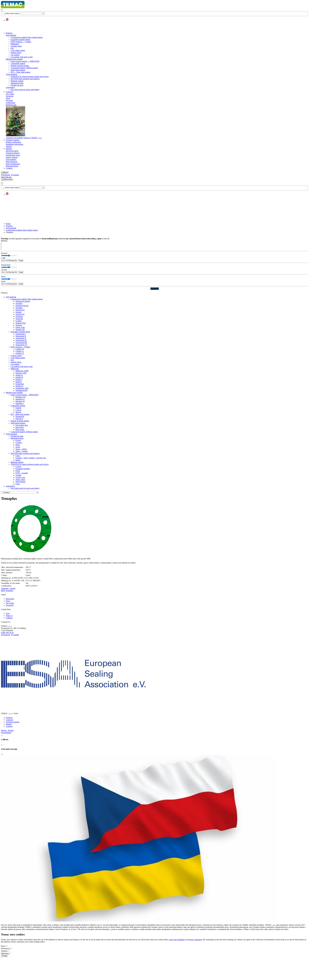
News (8, 98)
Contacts (9, 168)
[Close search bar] (4, 188)
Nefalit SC (19, 386)
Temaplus (19, 316)
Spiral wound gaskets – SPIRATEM (24, 395)
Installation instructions (14, 144)
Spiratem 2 (19, 403)
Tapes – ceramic (21, 451)
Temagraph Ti (20, 338)
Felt (12, 48)
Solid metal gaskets (18, 70)
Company (9, 92)
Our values (10, 94)
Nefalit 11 (19, 375)
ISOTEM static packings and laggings (25, 79)
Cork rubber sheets (18, 50)
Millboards (15, 44)
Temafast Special (21, 306)
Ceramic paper (16, 46)
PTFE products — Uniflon (21, 42)
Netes (17, 445)
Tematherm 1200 (21, 388)
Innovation (10, 599)
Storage (9, 146)
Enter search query (12, 13)
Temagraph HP (21, 343)
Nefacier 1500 (20, 373)
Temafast (18, 303)
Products (9, 33)
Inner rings (19, 427)
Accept (4, 956)
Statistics (4, 951)
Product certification (13, 142)
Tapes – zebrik (21, 449)
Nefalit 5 (18, 380)
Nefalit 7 (18, 382)
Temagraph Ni (20, 340)
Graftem (18, 321)
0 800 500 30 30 (7, 633)
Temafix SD (20, 330)
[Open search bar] (2, 10)
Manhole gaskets (17, 81)
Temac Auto (20, 327)
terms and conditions (177, 940)
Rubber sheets (16, 53)
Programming (6, 733)
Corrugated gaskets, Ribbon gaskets (24, 68)
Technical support (12, 140)
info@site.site (6, 177)
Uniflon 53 (19, 353)
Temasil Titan (20, 323)
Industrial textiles (17, 83)
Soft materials (11, 35)
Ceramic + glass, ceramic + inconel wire (30, 458)
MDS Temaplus (7, 591)
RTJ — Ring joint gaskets (20, 72)
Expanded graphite (22, 469)
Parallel (18, 408)
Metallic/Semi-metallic (14, 59)
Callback (5, 172)
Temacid (18, 325)
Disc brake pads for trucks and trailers (25, 90)
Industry (9, 149)
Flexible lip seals (17, 85)
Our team (9, 100)
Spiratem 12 (20, 399)
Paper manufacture (13, 164)
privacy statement (195, 940)
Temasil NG (20, 310)
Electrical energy (12, 151)
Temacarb (19, 319)
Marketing (5, 953)
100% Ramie (20, 482)
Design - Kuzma (7, 730)
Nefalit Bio (19, 384)
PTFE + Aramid (21, 473)
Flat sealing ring (21, 425)
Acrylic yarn (20, 477)
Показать (154, 289)
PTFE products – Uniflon (20, 347)
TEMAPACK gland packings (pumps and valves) (30, 76)
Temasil (18, 312)
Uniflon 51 (19, 351)
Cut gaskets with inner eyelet (22, 57)
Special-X (19, 419)
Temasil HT (20, 314)
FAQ (8, 613)
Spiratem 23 (20, 401)
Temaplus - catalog (8, 588)
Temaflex (19, 308)
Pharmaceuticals (12, 166)
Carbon (18, 466)
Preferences (5, 948)
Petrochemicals (11, 162)
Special (18, 412)
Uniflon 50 (19, 349)
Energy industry (12, 157)
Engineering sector (13, 155)
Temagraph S (20, 334)
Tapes (17, 447)
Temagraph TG (21, 345)
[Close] (2, 735)
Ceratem (18, 443)
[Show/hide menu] (2, 182)
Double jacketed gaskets (20, 66)
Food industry (11, 159)
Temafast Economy (22, 301)
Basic (3, 946)
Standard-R (19, 416)
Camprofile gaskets (18, 63)
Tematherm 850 (21, 390)
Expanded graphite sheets (20, 40)
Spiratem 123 (20, 397)
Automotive (10, 87)
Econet (18, 440)
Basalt (17, 460)
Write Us (9, 616)
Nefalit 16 (19, 377)
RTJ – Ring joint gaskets (20, 414)
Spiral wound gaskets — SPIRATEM (25, 61)
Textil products (11, 74)
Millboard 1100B (21, 371)
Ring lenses (19, 430)
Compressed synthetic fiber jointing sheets (27, 37)
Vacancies (9, 96)
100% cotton (20, 480)
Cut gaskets (15, 55)
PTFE (17, 471)
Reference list (11, 105)
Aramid (18, 475)
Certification (10, 103)
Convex (18, 410)
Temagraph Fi (20, 336)
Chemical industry (13, 153)
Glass (17, 456)
